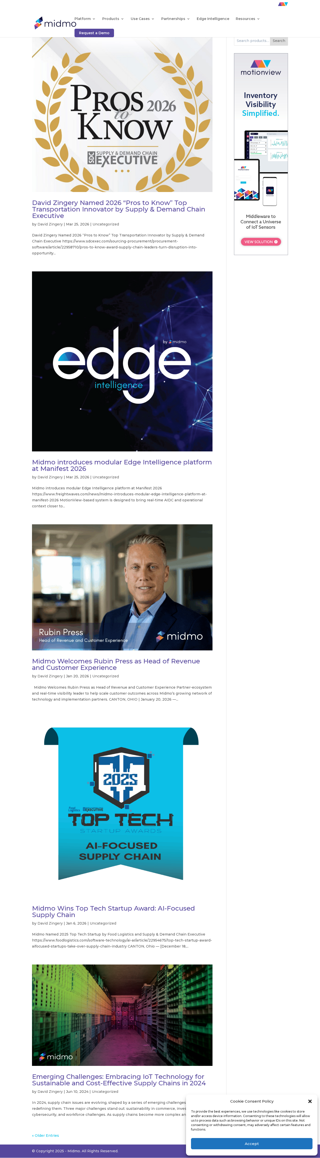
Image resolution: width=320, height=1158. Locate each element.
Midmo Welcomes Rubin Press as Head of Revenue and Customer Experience (116, 664)
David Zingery (50, 224)
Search (279, 40)
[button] (310, 1101)
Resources (245, 19)
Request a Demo (94, 33)
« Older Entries (45, 1135)
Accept (252, 1143)
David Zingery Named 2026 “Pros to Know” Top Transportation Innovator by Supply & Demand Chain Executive (118, 209)
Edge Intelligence (213, 19)
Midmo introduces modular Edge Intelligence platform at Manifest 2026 (122, 465)
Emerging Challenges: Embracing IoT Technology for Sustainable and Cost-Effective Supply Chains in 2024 (119, 1080)
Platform (82, 19)
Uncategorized (105, 224)
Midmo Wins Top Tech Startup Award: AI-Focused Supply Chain (113, 911)
